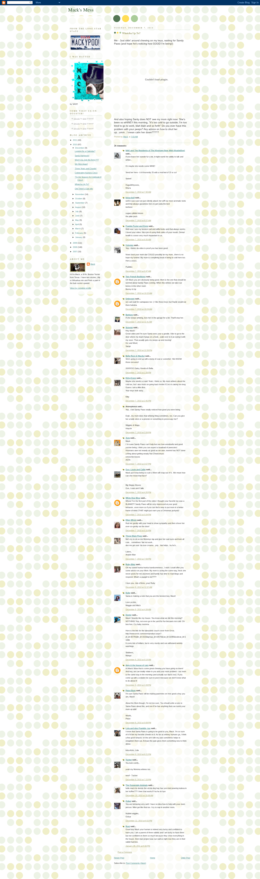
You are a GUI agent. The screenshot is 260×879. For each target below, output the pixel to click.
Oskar (128, 801)
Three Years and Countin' (86, 168)
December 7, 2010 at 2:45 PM (138, 401)
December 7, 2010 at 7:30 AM (138, 192)
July (77, 211)
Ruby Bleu (130, 564)
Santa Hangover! (82, 156)
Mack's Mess (81, 9)
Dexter (129, 615)
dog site (77, 119)
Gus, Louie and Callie (136, 469)
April (77, 224)
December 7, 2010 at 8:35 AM (138, 239)
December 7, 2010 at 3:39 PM (138, 432)
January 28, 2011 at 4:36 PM (138, 846)
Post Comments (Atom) (136, 863)
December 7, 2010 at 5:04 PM (138, 515)
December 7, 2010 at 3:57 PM (138, 464)
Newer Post (119, 858)
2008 (75, 247)
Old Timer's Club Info (84, 189)
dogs (84, 119)
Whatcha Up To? (82, 184)
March (78, 229)
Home (152, 858)
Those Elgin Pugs (134, 536)
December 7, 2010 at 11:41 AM (139, 322)
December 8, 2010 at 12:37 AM (139, 587)
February (79, 233)
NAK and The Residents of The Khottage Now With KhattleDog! (155, 150)
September (80, 203)
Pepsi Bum (131, 690)
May (77, 220)
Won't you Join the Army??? (87, 160)
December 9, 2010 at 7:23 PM (138, 779)
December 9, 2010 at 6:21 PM (138, 754)
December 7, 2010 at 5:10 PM (138, 530)
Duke (128, 593)
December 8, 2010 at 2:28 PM (138, 685)
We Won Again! (81, 164)
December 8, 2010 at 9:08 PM (138, 723)
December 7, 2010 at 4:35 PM (138, 492)
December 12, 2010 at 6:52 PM (139, 821)
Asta (128, 438)
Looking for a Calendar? (85, 151)
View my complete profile (80, 288)
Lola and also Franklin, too (138, 728)
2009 (75, 243)
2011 (75, 140)
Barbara (129, 315)
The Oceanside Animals (137, 785)
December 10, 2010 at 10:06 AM (139, 795)
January (79, 237)
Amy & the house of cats (137, 665)
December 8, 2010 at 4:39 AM (138, 609)
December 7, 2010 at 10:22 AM (139, 293)
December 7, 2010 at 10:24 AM (139, 309)
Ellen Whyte (131, 520)
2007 (75, 251)
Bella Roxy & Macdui (135, 356)
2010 (75, 144)
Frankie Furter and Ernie (137, 226)
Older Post (185, 858)
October (79, 198)
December (80, 148)
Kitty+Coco (131, 378)
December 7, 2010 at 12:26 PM (139, 350)
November (80, 194)
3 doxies (129, 245)
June (77, 216)
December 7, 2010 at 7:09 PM (138, 559)
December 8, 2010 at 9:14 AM (138, 660)
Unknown (130, 299)
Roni (128, 826)
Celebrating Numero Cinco (86, 173)
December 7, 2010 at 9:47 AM (138, 271)
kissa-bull (130, 198)
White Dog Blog (133, 498)
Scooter (129, 327)
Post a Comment (125, 852)
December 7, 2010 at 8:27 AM (138, 220)
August (78, 207)
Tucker (129, 760)
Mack (92, 264)
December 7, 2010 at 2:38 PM (138, 372)
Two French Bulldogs (136, 277)
